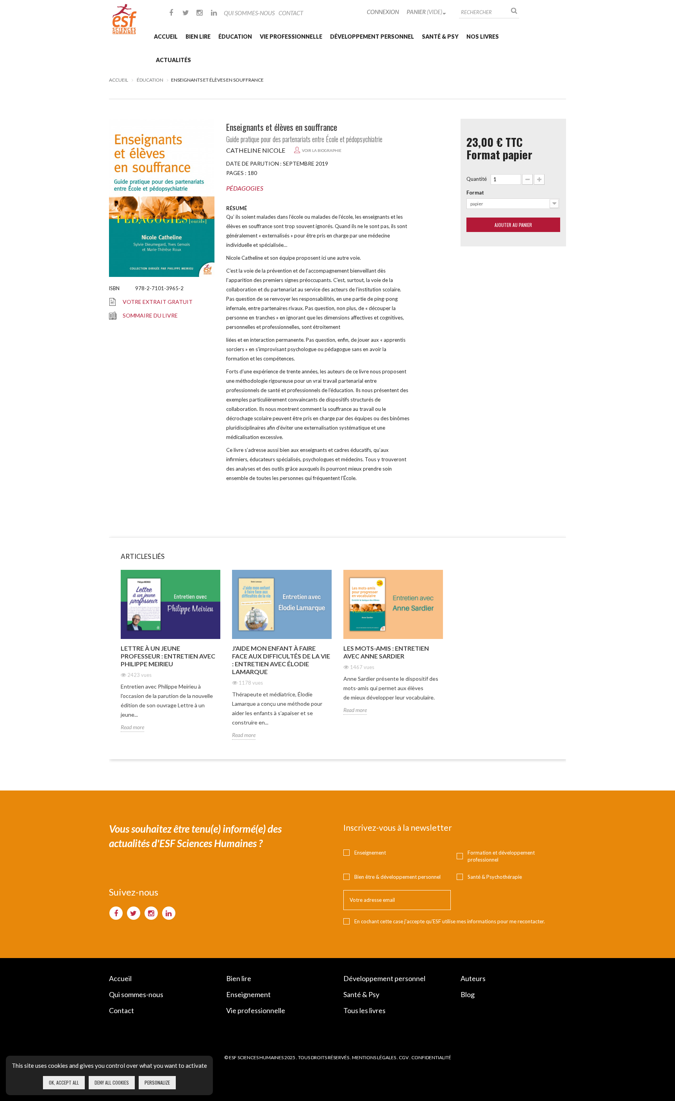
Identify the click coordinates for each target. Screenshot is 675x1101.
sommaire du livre (150, 315)
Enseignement (370, 852)
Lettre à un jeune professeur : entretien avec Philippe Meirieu (168, 655)
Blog (468, 994)
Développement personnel (372, 36)
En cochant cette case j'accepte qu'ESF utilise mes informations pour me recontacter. (449, 921)
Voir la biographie (321, 150)
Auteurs (473, 978)
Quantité (476, 179)
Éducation (235, 36)
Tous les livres (364, 1010)
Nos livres (482, 36)
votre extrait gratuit (158, 301)
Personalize (157, 1082)
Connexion (383, 11)
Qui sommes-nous (249, 12)
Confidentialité (431, 1057)
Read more (132, 727)
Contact (291, 12)
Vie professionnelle (291, 36)
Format (475, 192)
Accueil (166, 36)
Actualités (173, 60)
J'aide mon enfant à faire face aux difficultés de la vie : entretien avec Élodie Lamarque (281, 659)
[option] (170, 657)
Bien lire (198, 36)
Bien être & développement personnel (397, 877)
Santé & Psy (440, 36)
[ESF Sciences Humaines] (124, 19)
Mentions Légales (374, 1057)
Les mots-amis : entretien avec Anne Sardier (386, 652)
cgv (404, 1057)
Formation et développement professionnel (501, 856)
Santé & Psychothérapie (495, 877)
